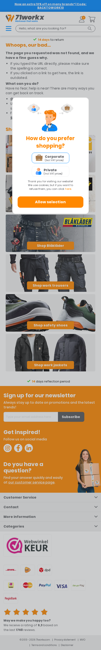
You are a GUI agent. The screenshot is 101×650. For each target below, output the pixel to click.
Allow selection (50, 202)
